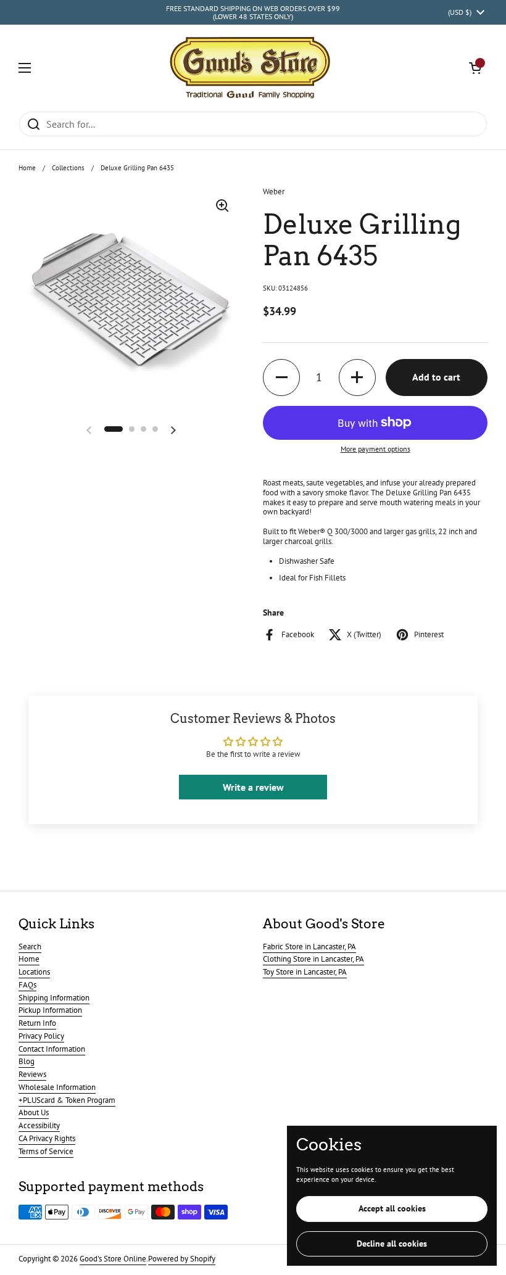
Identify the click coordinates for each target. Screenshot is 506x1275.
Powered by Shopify (181, 1258)
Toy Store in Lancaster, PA (305, 972)
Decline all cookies (392, 1243)
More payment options (375, 449)
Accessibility (39, 1125)
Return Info (37, 1023)
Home (27, 167)
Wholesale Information (57, 1087)
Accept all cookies (392, 1208)
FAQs (27, 985)
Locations (34, 972)
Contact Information (52, 1049)
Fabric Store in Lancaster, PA (309, 946)
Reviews (32, 1074)
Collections (68, 167)
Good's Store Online (113, 1258)
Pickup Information (50, 1010)
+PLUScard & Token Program (67, 1100)
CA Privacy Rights (47, 1138)
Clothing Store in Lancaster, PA (313, 959)
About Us (34, 1112)
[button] (475, 68)
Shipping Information (54, 997)
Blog (27, 1061)
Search (30, 946)
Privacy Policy (41, 1036)
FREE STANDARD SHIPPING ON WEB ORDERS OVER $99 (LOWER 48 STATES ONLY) (253, 12)
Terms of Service (46, 1151)
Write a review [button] (253, 787)
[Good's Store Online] (250, 68)
